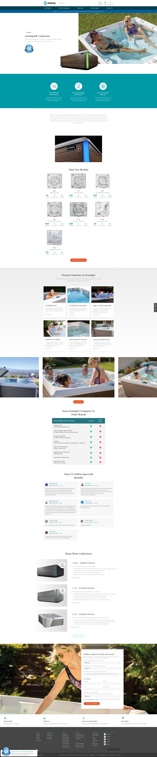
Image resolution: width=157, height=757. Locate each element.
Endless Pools (38, 740)
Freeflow (38, 738)
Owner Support (95, 8)
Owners (77, 741)
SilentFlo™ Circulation (52, 339)
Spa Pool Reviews (65, 740)
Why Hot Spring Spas (64, 8)
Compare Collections (78, 636)
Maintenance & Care (79, 745)
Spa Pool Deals (95, 735)
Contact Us (109, 8)
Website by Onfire (112, 754)
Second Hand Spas (66, 743)
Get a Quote (78, 401)
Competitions (95, 740)
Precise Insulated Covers (101, 339)
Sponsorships (95, 743)
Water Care (49, 733)
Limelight (38, 735)
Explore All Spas (65, 737)
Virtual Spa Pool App (52, 741)
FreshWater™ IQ (51, 305)
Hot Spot (38, 737)
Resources (80, 8)
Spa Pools (64, 733)
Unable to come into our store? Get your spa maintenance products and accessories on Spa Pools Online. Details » (78, 11)
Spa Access (49, 737)
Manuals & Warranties (80, 743)
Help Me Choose (65, 738)
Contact (94, 738)
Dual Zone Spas (65, 742)
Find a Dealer (95, 733)
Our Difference (65, 735)
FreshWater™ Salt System (78, 305)
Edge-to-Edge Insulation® (102, 305)
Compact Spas (65, 745)
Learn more (48, 314)
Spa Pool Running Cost (80, 737)
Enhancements (50, 735)
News (94, 737)
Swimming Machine (66, 747)
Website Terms (93, 754)
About (94, 742)
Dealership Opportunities (102, 754)
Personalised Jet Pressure (78, 339)
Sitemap (118, 754)
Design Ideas (78, 738)
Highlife (37, 733)
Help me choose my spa (78, 260)
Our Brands (95, 745)
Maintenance (49, 738)
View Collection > (75, 577)
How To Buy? (78, 733)
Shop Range (48, 8)
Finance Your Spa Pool (80, 735)
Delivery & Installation (80, 746)
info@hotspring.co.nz (50, 754)
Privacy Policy (96, 699)
